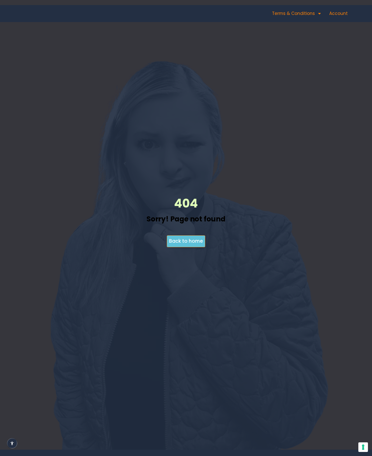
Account (338, 13)
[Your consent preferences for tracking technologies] (363, 447)
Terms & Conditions (293, 13)
